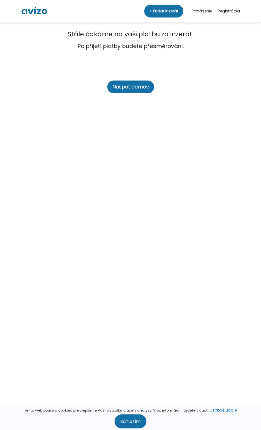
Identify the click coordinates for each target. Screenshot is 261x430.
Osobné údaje (223, 410)
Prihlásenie (202, 11)
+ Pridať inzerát (163, 11)
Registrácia (228, 11)
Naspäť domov (130, 86)
